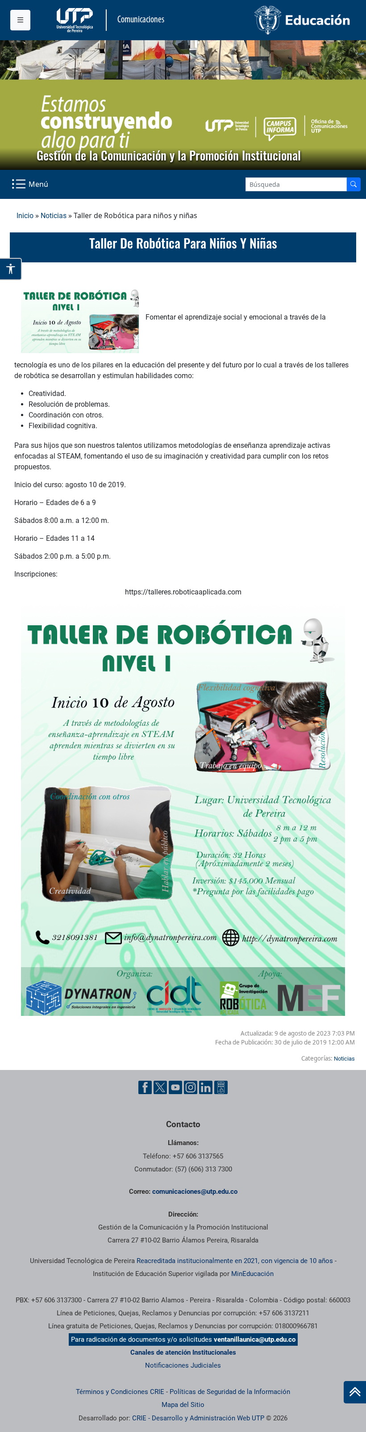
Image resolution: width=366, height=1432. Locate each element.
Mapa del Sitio (183, 1405)
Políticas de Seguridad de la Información (230, 1392)
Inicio (25, 215)
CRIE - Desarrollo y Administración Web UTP (198, 1418)
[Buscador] (353, 184)
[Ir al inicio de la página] (354, 1392)
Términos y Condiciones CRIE (120, 1392)
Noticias (54, 215)
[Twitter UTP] (160, 1087)
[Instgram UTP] (190, 1087)
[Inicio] (355, 1392)
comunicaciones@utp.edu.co (194, 1192)
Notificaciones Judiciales (183, 1365)
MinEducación (252, 1274)
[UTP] (76, 20)
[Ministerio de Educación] (269, 20)
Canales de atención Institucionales (183, 1352)
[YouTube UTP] (175, 1087)
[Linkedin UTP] (205, 1087)
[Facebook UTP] (145, 1087)
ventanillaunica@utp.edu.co (254, 1339)
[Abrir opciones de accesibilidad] (11, 269)
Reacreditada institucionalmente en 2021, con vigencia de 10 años (235, 1261)
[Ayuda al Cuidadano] (221, 1087)
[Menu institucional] (20, 20)
